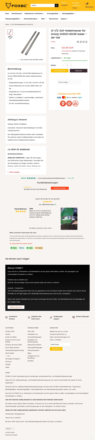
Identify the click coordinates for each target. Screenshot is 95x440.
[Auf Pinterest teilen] (81, 41)
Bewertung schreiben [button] (60, 188)
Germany (8, 361)
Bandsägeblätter (68, 13)
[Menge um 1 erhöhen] (71, 65)
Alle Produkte (9, 353)
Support (63, 19)
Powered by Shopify (11, 435)
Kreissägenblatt (52, 13)
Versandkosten (66, 51)
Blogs (29, 353)
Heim (7, 13)
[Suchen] (56, 5)
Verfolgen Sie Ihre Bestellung (33, 357)
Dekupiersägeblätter (12, 19)
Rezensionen (53, 19)
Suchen (7, 334)
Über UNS (31, 331)
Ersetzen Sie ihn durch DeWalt (12, 341)
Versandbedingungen (34, 337)
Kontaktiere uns (33, 334)
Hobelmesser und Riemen (34, 13)
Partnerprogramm (33, 350)
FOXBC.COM (9, 331)
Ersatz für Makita (11, 337)
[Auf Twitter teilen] (83, 41)
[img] (47, 201)
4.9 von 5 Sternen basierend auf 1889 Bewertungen (51, 178)
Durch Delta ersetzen (12, 347)
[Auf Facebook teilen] (78, 41)
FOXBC (53, 42)
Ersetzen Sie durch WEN (13, 345)
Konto (75, 8)
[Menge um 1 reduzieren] (63, 65)
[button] (11, 219)
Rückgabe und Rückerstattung (33, 341)
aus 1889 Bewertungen (46, 204)
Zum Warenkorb (59, 71)
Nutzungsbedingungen (35, 347)
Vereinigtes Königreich (12, 359)
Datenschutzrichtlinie (34, 345)
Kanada (7, 364)
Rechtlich (31, 361)
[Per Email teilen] (86, 41)
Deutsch (8, 428)
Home (7, 24)
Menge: (53, 65)
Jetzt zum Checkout (78, 71)
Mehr (43, 19)
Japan (7, 367)
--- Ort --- (8, 356)
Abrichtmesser (17, 13)
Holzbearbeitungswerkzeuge (13, 350)
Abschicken (56, 349)
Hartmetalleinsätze (30, 19)
